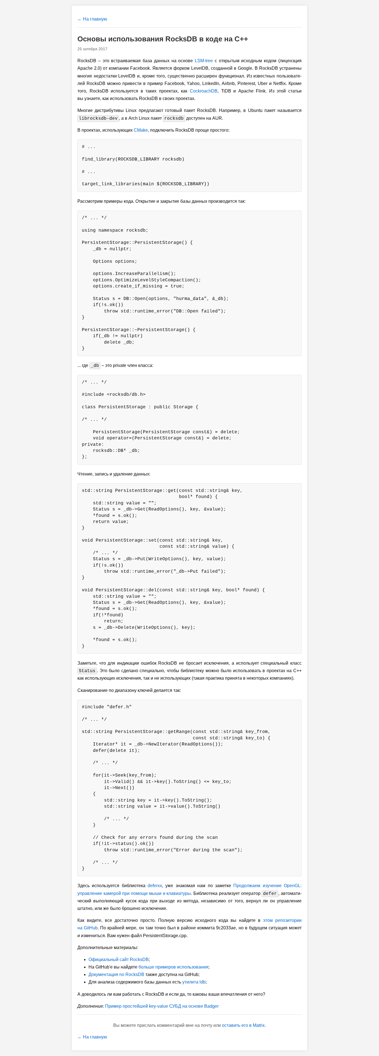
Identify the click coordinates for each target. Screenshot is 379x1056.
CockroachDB (204, 91)
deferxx (155, 885)
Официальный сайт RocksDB (119, 959)
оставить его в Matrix (243, 1025)
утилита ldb (194, 982)
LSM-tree (204, 60)
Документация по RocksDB (116, 974)
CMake (141, 130)
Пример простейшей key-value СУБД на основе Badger (162, 1006)
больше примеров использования (173, 967)
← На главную (92, 19)
